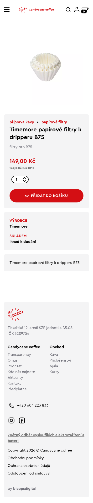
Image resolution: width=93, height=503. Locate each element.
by (22, 489)
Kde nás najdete (21, 372)
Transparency (19, 355)
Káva (54, 355)
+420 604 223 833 (32, 405)
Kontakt (14, 383)
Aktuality (15, 378)
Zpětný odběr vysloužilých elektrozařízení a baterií (46, 438)
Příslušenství (60, 360)
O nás (12, 360)
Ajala (54, 366)
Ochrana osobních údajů (29, 466)
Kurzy (54, 372)
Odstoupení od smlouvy (29, 473)
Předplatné (17, 389)
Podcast (15, 366)
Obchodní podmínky (26, 458)
